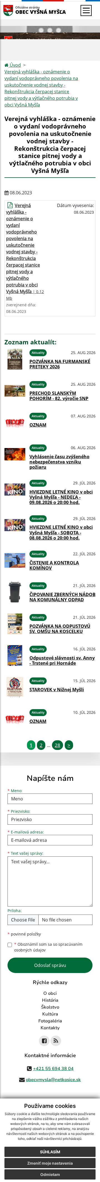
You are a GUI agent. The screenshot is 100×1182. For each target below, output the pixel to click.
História (50, 1000)
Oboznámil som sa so (48, 947)
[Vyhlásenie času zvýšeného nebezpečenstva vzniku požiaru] (14, 456)
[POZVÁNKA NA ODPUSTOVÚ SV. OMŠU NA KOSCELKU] (14, 623)
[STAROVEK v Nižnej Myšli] (14, 687)
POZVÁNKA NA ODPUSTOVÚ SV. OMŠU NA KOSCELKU (59, 628)
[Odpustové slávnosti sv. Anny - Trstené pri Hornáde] (14, 655)
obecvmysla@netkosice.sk (53, 1080)
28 (57, 745)
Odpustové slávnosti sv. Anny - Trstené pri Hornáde (62, 660)
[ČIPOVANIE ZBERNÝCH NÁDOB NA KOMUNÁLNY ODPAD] (14, 592)
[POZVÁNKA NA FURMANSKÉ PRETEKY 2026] (14, 359)
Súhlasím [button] (50, 1151)
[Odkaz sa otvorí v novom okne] (44, 1041)
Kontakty (50, 1028)
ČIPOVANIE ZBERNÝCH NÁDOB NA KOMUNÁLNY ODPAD (62, 597)
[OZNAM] (14, 422)
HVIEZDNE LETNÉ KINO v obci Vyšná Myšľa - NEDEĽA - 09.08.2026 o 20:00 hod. (61, 497)
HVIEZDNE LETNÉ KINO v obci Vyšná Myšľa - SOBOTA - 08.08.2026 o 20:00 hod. (61, 532)
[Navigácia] (86, 10)
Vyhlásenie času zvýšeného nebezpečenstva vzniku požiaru (59, 462)
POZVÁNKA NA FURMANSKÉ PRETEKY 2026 (59, 364)
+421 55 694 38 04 (53, 1069)
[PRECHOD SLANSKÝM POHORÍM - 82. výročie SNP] (14, 390)
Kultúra (50, 1014)
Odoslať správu (50, 965)
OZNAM (37, 425)
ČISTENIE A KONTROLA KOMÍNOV (54, 565)
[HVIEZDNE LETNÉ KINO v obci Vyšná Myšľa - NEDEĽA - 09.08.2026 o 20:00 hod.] (14, 491)
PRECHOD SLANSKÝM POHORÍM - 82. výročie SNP (58, 395)
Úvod (15, 65)
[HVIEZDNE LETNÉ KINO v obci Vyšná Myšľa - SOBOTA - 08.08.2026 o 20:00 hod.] (14, 527)
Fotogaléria (50, 1021)
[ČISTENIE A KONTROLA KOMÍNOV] (14, 560)
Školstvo (50, 1007)
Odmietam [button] (50, 1174)
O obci (50, 993)
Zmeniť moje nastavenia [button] (50, 1163)
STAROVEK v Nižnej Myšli (56, 690)
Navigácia (16, 10)
